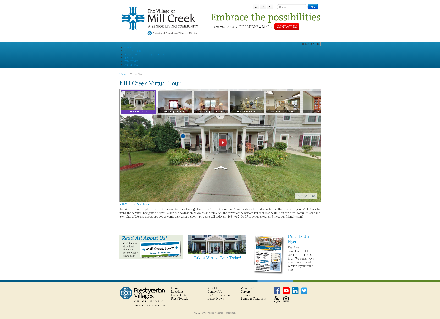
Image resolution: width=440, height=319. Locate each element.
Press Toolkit (179, 298)
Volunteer (247, 288)
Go (314, 7)
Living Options (180, 295)
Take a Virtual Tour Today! (217, 258)
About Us (213, 288)
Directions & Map (254, 26)
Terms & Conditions (254, 298)
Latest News (215, 298)
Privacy (245, 295)
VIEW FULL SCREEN (134, 204)
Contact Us (287, 27)
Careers (245, 291)
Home (175, 288)
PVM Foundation (218, 295)
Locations (177, 291)
